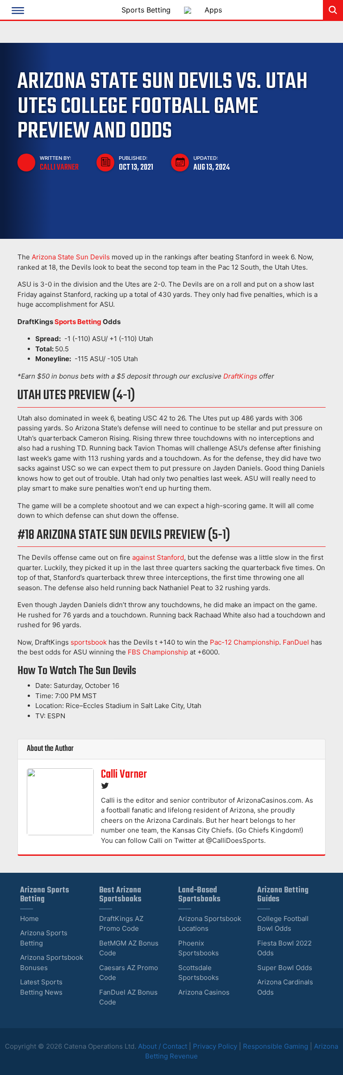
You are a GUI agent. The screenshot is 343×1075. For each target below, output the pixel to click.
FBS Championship (158, 652)
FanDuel (296, 642)
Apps (213, 9)
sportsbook (89, 642)
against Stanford (158, 557)
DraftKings (240, 376)
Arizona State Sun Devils (71, 257)
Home (29, 918)
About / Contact (163, 1046)
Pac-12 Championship (244, 642)
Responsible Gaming (275, 1046)
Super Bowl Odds (284, 967)
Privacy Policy (215, 1046)
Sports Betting (146, 9)
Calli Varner (59, 167)
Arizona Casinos (204, 992)
